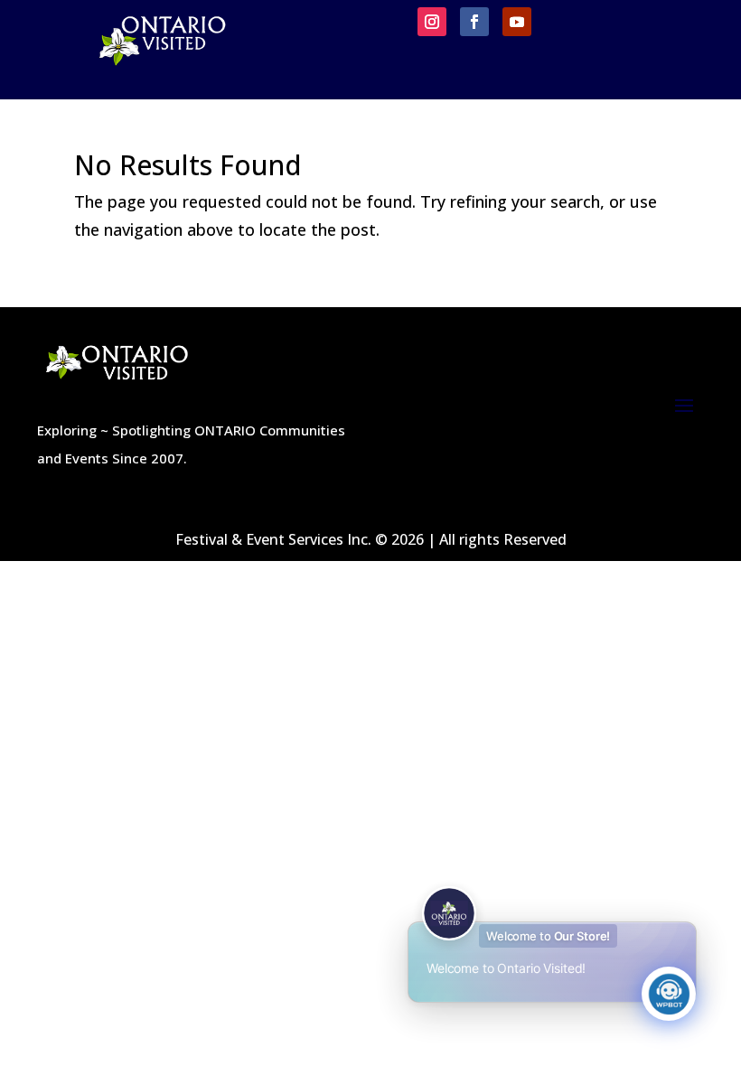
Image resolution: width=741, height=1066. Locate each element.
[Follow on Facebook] (474, 21)
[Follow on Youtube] (516, 21)
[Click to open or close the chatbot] (669, 994)
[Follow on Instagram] (431, 21)
